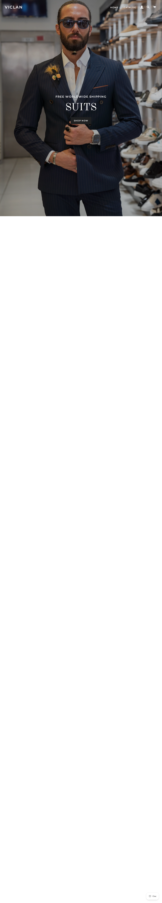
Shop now (81, 120)
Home (114, 7)
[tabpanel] (81, 108)
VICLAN (14, 7)
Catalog (130, 7)
